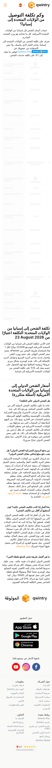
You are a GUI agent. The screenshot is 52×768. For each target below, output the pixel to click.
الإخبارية (46, 708)
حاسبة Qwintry (43, 722)
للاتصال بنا (19, 718)
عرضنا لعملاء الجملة (15, 726)
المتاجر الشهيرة (17, 693)
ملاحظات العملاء (43, 689)
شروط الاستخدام (42, 693)
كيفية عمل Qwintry (15, 689)
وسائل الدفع (45, 736)
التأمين (21, 701)
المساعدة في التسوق (15, 697)
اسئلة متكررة (18, 685)
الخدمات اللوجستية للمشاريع (16, 731)
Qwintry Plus (25, 51)
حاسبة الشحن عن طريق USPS (39, 727)
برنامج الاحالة (18, 722)
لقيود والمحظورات (16, 704)
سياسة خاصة (44, 701)
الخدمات (46, 685)
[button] (5, 5)
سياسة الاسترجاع (42, 697)
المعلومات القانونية (42, 704)
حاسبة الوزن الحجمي (41, 732)
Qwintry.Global (43, 740)
